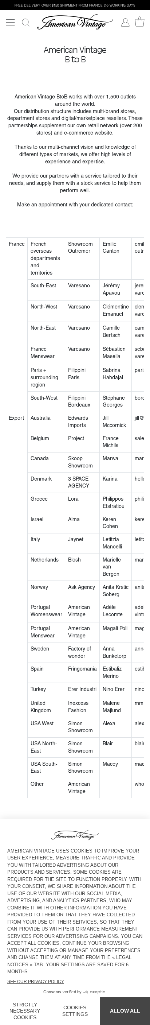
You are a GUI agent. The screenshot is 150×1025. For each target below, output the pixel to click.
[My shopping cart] (139, 21)
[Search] (25, 22)
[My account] (125, 22)
